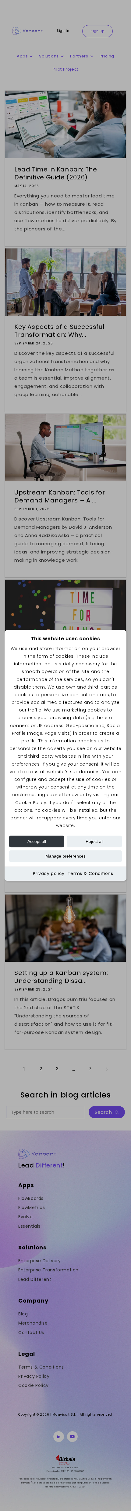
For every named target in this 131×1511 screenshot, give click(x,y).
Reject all (94, 841)
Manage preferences (65, 856)
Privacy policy (48, 874)
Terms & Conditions (90, 874)
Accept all (36, 841)
